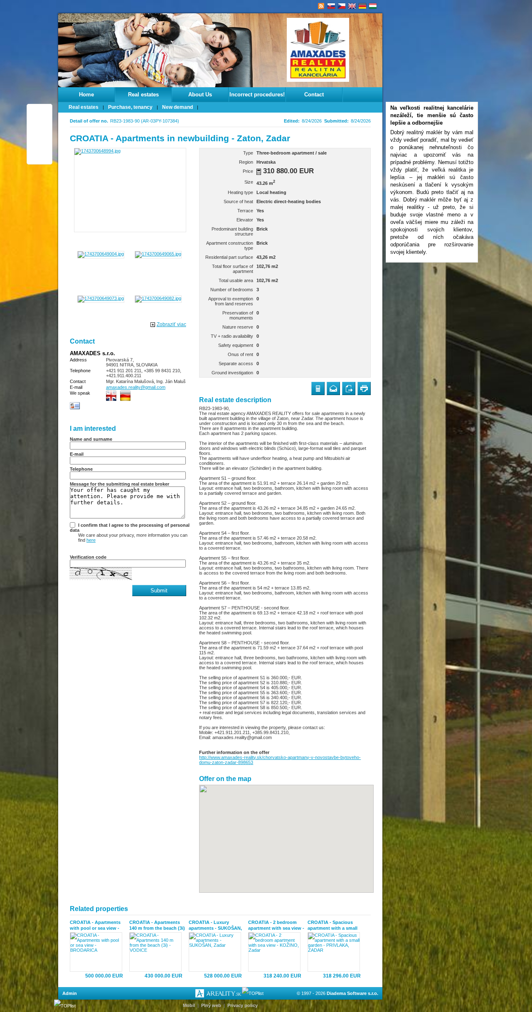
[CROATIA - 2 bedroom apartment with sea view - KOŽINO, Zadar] (276, 952)
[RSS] (321, 6)
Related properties (99, 908)
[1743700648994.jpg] (130, 190)
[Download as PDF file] (348, 388)
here (91, 540)
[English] (352, 6)
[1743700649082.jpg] (158, 298)
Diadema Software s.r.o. (352, 993)
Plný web (211, 1005)
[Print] (364, 388)
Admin (69, 993)
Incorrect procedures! (257, 94)
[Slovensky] (331, 6)
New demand (177, 107)
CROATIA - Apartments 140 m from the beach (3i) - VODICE (157, 925)
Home (86, 94)
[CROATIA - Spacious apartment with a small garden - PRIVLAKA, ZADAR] (336, 952)
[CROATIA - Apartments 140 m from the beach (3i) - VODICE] (157, 952)
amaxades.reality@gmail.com (135, 387)
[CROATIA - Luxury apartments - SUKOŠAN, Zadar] (217, 952)
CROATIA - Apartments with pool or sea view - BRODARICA (95, 925)
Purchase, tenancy (130, 107)
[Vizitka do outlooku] (75, 407)
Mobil (189, 1005)
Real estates (143, 94)
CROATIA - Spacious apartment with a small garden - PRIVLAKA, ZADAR (332, 925)
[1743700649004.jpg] (100, 253)
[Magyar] (373, 6)
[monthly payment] (258, 172)
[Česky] (342, 6)
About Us (200, 94)
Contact (314, 94)
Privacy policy (242, 1005)
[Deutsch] (362, 6)
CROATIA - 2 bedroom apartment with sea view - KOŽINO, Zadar (276, 925)
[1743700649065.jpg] (158, 253)
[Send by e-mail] (333, 388)
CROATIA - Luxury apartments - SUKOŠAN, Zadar (215, 925)
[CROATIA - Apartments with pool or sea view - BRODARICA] (98, 952)
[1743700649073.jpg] (100, 298)
